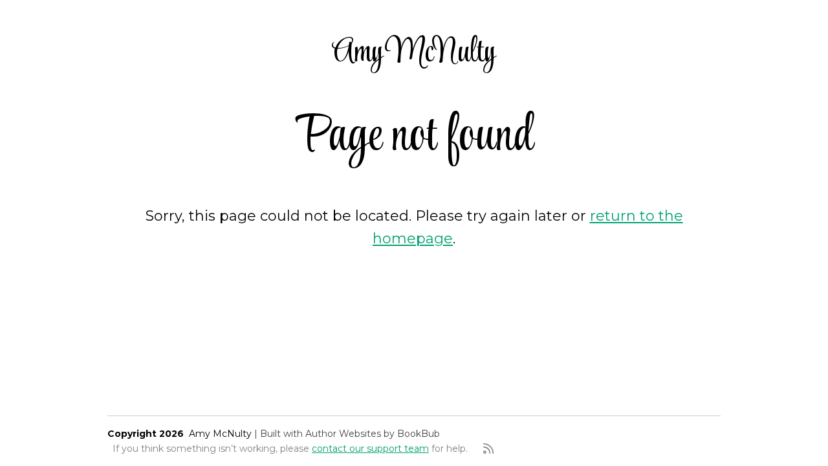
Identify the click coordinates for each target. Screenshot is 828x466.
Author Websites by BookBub (372, 433)
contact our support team (370, 448)
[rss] (488, 448)
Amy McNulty (414, 52)
